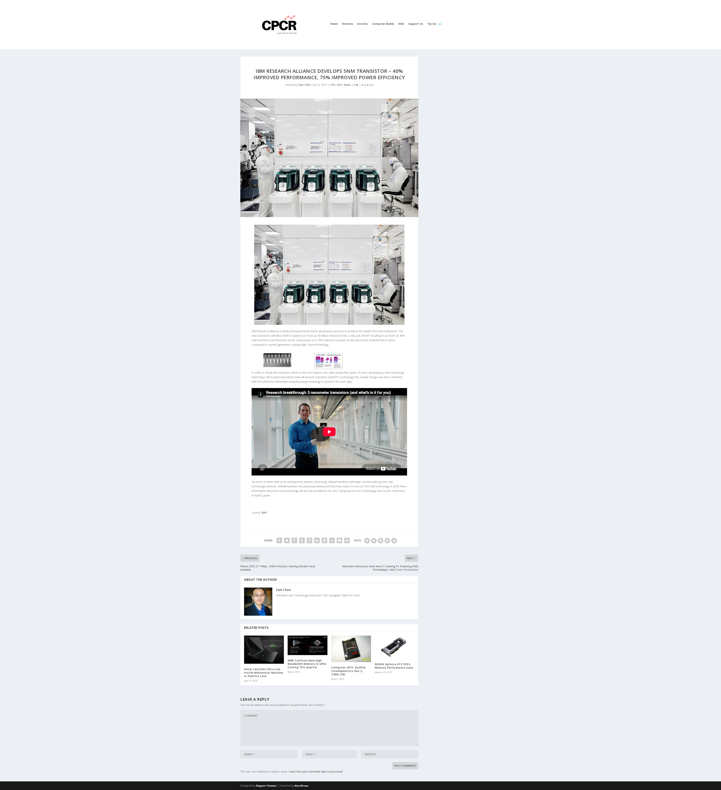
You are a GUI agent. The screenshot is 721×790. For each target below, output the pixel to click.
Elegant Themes (266, 785)
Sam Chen (304, 85)
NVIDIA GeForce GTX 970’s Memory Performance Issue (394, 665)
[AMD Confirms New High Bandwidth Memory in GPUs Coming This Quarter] (307, 645)
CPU (332, 85)
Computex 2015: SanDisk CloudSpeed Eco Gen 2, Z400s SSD (348, 671)
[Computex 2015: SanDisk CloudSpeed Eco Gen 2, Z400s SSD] (351, 649)
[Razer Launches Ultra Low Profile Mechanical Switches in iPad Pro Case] (264, 650)
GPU (339, 85)
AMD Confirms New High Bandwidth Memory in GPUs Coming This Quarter (307, 664)
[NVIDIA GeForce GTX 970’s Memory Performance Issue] (395, 647)
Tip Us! (432, 24)
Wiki (401, 24)
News (334, 24)
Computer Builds (383, 24)
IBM (263, 512)
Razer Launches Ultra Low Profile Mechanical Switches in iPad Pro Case (263, 672)
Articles (362, 24)
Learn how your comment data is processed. (316, 771)
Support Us (415, 24)
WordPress (301, 785)
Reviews (347, 24)
